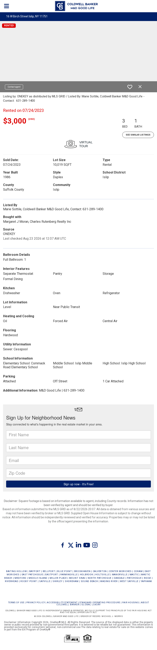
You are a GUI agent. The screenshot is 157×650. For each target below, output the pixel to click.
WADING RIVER (109, 581)
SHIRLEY (58, 581)
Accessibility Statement (62, 602)
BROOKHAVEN (82, 571)
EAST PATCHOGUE (32, 574)
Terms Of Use (16, 602)
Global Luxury (91, 604)
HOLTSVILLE (102, 574)
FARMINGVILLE (68, 574)
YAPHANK (146, 581)
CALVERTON (100, 571)
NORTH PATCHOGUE (100, 578)
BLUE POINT (64, 571)
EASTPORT (51, 574)
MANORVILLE (119, 574)
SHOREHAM (71, 581)
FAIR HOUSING (130, 602)
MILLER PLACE (58, 578)
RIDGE (147, 578)
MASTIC (134, 574)
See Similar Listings (138, 135)
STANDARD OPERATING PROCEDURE (100, 602)
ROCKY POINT (28, 581)
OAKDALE (119, 578)
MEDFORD (20, 578)
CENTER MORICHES (120, 571)
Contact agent (14, 87)
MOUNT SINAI (77, 578)
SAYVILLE (44, 581)
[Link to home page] (78, 6)
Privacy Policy (35, 602)
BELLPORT (49, 571)
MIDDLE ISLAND (38, 578)
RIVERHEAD (11, 581)
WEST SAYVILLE (129, 581)
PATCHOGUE (134, 578)
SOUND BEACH (89, 581)
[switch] (130, 87)
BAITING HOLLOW (16, 571)
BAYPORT (34, 571)
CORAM (138, 571)
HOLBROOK (86, 574)
